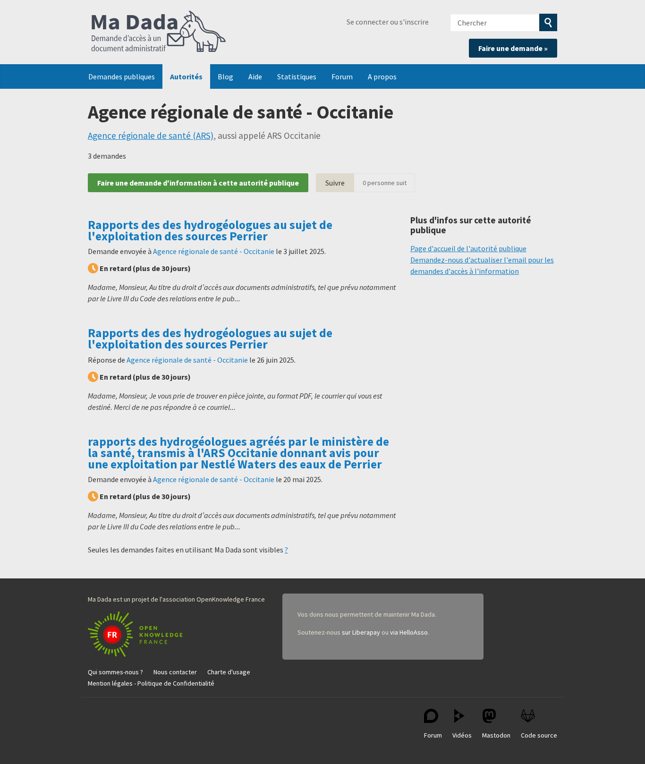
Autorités (186, 76)
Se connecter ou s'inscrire (388, 21)
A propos (382, 76)
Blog (225, 76)
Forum (342, 76)
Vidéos (462, 735)
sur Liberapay (361, 632)
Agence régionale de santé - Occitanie (213, 251)
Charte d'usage (228, 672)
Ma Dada (158, 32)
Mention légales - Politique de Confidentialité (151, 683)
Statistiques (296, 76)
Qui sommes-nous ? (115, 672)
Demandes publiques (121, 76)
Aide (255, 76)
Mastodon (496, 735)
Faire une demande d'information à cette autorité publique (198, 182)
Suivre (335, 182)
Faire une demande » (513, 48)
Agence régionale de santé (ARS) (150, 135)
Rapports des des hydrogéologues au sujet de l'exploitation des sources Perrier (210, 230)
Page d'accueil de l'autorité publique (468, 248)
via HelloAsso (409, 632)
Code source (539, 735)
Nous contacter (175, 672)
